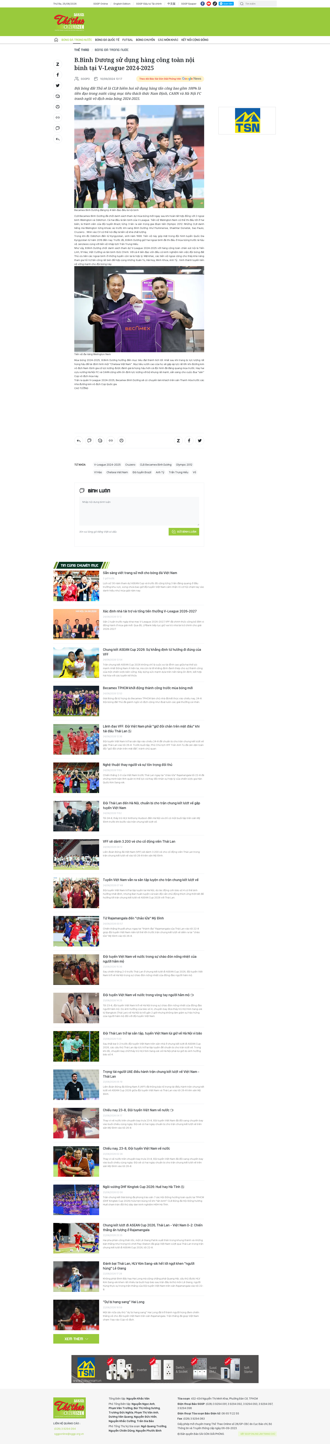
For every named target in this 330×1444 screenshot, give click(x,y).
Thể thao (81, 50)
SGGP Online (100, 3)
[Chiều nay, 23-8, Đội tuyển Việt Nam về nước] (76, 1161)
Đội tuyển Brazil (142, 472)
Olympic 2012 (184, 464)
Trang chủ (56, 40)
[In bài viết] (57, 107)
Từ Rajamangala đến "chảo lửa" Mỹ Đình (133, 918)
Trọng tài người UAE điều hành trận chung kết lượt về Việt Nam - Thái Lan (151, 1074)
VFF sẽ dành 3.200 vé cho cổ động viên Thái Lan (139, 841)
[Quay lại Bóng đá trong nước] (57, 139)
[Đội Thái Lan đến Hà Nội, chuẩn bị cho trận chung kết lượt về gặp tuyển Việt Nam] (76, 816)
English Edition (122, 3)
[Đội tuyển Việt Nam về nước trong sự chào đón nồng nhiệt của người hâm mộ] (76, 969)
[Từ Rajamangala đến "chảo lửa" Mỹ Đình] (76, 931)
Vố (194, 472)
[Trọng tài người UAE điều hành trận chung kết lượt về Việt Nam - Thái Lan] (76, 1084)
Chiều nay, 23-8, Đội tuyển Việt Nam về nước (136, 1148)
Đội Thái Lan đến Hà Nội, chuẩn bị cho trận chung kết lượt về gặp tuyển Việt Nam (151, 805)
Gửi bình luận (186, 531)
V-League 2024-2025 (107, 464)
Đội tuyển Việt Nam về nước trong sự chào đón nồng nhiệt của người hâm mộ (150, 959)
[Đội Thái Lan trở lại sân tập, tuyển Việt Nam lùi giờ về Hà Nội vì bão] (76, 1046)
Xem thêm (74, 1339)
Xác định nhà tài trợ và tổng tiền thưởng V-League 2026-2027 (150, 611)
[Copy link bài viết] (57, 117)
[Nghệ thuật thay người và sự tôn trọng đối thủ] (76, 777)
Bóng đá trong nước (76, 40)
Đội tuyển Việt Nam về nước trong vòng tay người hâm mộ (146, 995)
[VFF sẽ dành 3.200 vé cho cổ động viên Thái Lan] (76, 854)
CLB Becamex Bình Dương (155, 464)
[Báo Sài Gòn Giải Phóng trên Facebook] (202, 3)
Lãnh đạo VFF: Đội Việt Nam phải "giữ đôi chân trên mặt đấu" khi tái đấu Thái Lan (151, 728)
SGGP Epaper (189, 3)
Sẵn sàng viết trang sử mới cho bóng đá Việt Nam (140, 573)
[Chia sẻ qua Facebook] (57, 74)
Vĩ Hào (98, 472)
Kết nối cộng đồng (194, 40)
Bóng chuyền (145, 40)
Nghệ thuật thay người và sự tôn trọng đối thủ (137, 765)
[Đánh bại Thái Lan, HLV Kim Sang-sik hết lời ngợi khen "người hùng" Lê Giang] (76, 1276)
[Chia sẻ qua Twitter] (57, 85)
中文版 (171, 3)
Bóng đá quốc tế (107, 40)
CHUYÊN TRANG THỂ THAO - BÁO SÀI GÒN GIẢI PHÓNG (69, 21)
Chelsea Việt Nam (117, 472)
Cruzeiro (130, 464)
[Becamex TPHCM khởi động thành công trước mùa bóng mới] (76, 701)
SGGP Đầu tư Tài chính (149, 3)
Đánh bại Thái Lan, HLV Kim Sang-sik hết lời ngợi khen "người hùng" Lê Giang (148, 1265)
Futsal (127, 40)
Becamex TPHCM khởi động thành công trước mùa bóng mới (148, 688)
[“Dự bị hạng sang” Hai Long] (76, 1315)
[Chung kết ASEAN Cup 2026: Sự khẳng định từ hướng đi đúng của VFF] (76, 662)
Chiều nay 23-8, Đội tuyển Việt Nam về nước (136, 1110)
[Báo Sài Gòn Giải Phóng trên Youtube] (208, 3)
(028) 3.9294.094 (65, 1428)
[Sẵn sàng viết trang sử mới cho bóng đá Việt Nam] (76, 586)
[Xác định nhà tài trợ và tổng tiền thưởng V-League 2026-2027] (76, 624)
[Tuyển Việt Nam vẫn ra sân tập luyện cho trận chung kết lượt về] (76, 893)
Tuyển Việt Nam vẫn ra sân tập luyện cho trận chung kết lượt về (151, 880)
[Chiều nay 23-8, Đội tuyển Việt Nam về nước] (76, 1123)
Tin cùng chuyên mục (80, 565)
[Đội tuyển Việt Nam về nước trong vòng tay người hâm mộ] (76, 1008)
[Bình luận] (57, 128)
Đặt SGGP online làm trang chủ (258, 1434)
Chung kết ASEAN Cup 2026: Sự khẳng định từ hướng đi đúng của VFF (152, 652)
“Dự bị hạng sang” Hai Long (123, 1302)
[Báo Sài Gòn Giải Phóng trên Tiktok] (215, 3)
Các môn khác (168, 40)
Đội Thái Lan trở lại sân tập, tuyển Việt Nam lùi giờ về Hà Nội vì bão (152, 1033)
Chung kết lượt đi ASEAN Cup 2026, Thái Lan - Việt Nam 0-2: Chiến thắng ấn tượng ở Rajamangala (153, 1227)
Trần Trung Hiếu (178, 472)
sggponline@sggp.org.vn (69, 1434)
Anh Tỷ (160, 472)
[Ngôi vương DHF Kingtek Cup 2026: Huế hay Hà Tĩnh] (76, 1200)
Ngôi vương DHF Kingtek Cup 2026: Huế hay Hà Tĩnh (142, 1187)
